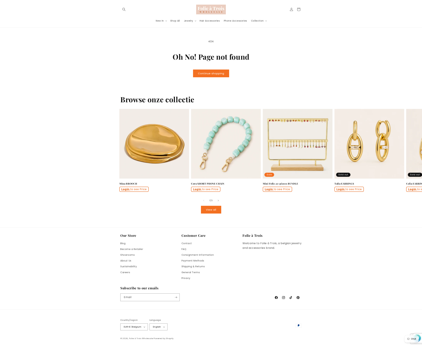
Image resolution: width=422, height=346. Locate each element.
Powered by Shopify (164, 338)
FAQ (183, 249)
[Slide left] (203, 200)
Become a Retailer (131, 249)
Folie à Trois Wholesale (141, 338)
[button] (124, 9)
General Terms (190, 272)
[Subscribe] (176, 297)
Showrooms (127, 255)
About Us (125, 260)
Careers (125, 272)
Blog (122, 243)
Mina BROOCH (128, 183)
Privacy (185, 278)
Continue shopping (211, 73)
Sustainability (128, 266)
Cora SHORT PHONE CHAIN (207, 183)
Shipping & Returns (193, 266)
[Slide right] (218, 200)
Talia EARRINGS (344, 183)
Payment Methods (192, 260)
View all (211, 209)
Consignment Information (197, 255)
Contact (186, 243)
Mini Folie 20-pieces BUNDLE (280, 183)
